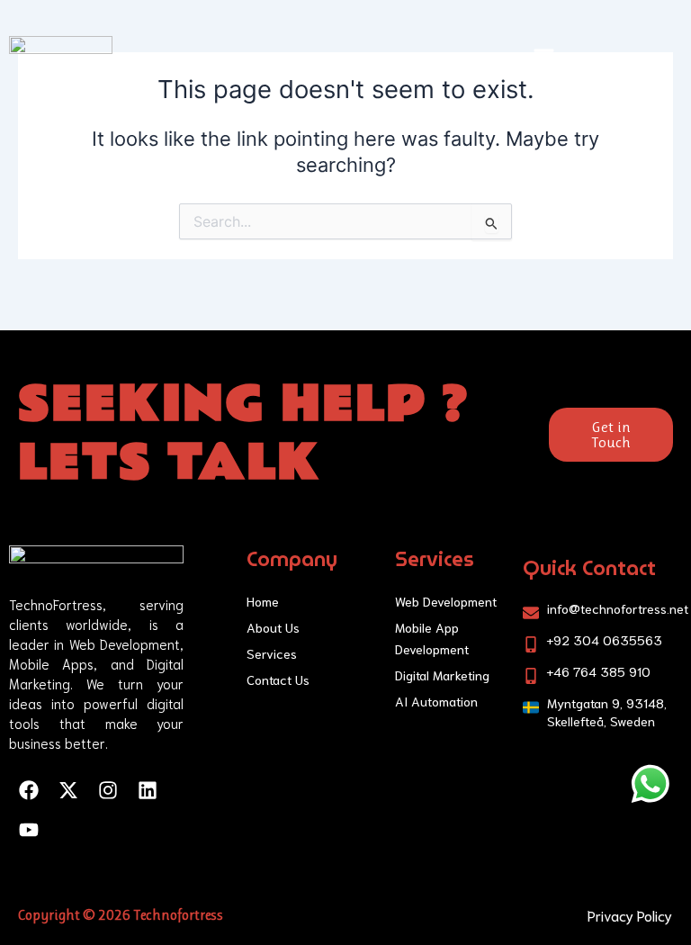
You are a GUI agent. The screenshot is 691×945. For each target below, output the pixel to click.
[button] (543, 59)
